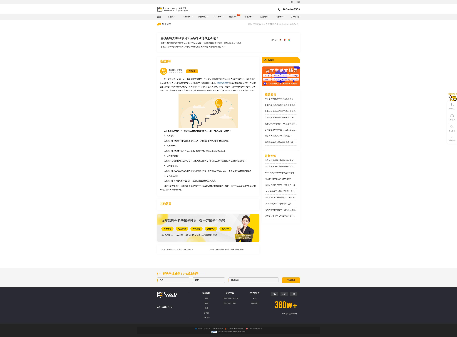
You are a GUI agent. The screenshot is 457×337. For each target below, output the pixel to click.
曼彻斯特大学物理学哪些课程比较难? (280, 111)
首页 (159, 17)
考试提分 (196, 229)
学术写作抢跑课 (230, 303)
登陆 (291, 2)
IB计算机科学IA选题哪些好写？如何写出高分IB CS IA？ (288, 166)
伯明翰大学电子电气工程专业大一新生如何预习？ (286, 185)
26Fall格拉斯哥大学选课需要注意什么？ (281, 191)
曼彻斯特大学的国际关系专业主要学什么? (282, 105)
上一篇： (176, 249)
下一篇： (226, 249)
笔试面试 (225, 229)
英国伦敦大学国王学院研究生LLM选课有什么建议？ (287, 118)
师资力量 (233, 17)
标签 (254, 298)
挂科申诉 (211, 229)
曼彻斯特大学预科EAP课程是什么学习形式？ (284, 124)
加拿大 (206, 313)
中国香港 (206, 318)
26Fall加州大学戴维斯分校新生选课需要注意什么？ (286, 173)
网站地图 (254, 303)
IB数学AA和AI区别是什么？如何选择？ (281, 197)
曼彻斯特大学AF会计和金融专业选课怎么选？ (283, 24)
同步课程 (167, 229)
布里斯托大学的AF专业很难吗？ (278, 136)
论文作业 (182, 229)
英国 (206, 298)
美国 (206, 303)
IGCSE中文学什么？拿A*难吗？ (278, 179)
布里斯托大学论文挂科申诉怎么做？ (280, 160)
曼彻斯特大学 (258, 24)
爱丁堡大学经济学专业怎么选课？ (279, 99)
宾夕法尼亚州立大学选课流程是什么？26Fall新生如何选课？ (290, 216)
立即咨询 (192, 71)
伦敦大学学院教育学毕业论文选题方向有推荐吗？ (286, 210)
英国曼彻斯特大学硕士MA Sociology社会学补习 (284, 130)
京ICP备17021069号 (218, 328)
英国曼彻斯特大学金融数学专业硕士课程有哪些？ (286, 142)
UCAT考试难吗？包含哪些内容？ (279, 204)
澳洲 (206, 308)
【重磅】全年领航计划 (230, 298)
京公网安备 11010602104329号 (235, 328)
